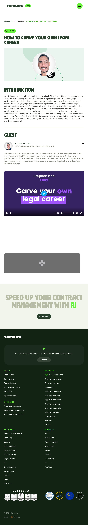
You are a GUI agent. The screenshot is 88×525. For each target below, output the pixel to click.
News (6, 479)
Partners (7, 463)
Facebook (49, 463)
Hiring (28, 6)
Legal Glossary (10, 454)
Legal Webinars (10, 446)
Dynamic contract (52, 383)
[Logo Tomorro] (15, 6)
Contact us (49, 446)
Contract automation (53, 379)
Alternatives (9, 471)
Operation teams (11, 396)
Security (48, 421)
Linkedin (48, 454)
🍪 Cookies (15, 517)
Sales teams (9, 379)
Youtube (48, 467)
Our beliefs (49, 438)
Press (47, 450)
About (47, 434)
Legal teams (9, 375)
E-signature (49, 387)
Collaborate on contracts (14, 410)
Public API (8, 484)
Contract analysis (52, 412)
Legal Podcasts (10, 450)
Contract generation (53, 391)
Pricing (48, 425)
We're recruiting (51, 442)
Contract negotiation (53, 408)
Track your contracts (12, 406)
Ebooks (7, 442)
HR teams (8, 391)
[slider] (32, 213)
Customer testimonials (13, 434)
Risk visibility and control (14, 414)
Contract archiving (52, 396)
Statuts (7, 475)
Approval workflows (53, 400)
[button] (79, 6)
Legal (6, 517)
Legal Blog (8, 438)
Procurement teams (12, 387)
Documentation (10, 467)
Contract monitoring (53, 404)
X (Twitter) (49, 459)
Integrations (50, 416)
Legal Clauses (9, 459)
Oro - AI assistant (56, 375)
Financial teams (10, 383)
